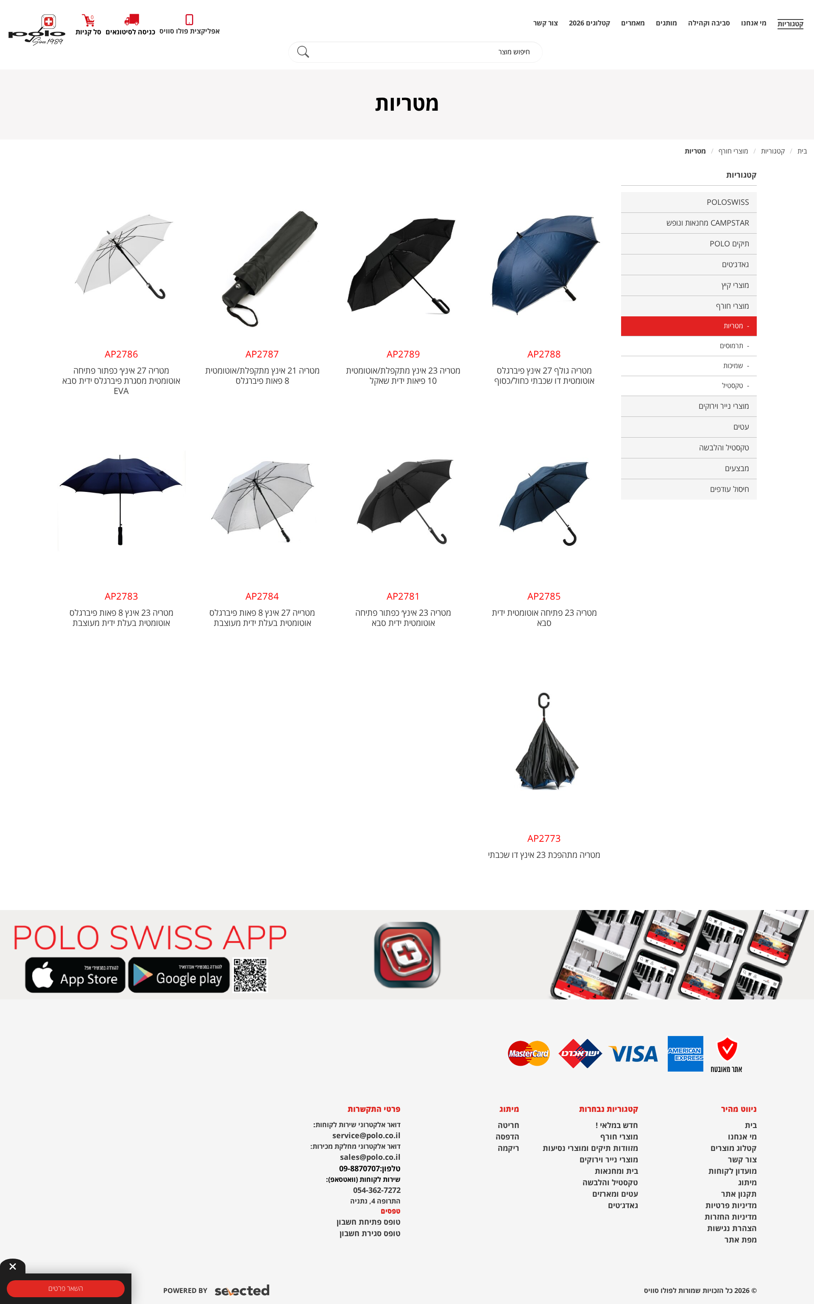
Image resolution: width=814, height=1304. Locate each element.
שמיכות (733, 366)
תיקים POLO (729, 244)
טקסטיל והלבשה (724, 447)
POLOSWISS (728, 202)
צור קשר (545, 23)
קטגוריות (790, 24)
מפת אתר (741, 1240)
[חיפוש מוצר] (303, 52)
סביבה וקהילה (709, 23)
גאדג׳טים (735, 264)
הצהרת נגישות (732, 1229)
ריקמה (508, 1148)
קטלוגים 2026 (589, 23)
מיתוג (747, 1183)
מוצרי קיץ (735, 285)
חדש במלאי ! (617, 1126)
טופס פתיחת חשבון (369, 1222)
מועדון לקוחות (732, 1171)
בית (751, 1126)
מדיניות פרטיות (731, 1206)
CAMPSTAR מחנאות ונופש (707, 223)
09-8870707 (359, 1169)
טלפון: (390, 1169)
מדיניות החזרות (731, 1217)
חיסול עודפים (729, 489)
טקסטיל (732, 386)
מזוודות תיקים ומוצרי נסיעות (590, 1148)
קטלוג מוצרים (734, 1148)
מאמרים (633, 23)
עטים (741, 427)
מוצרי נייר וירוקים (724, 406)
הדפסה (507, 1137)
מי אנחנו (754, 23)
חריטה (508, 1126)
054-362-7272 (377, 1190)
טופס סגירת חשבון (370, 1234)
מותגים (666, 23)
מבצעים (737, 468)
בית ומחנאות (616, 1171)
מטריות (733, 326)
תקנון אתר (739, 1194)
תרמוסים (731, 346)
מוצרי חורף (732, 306)
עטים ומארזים (615, 1194)
